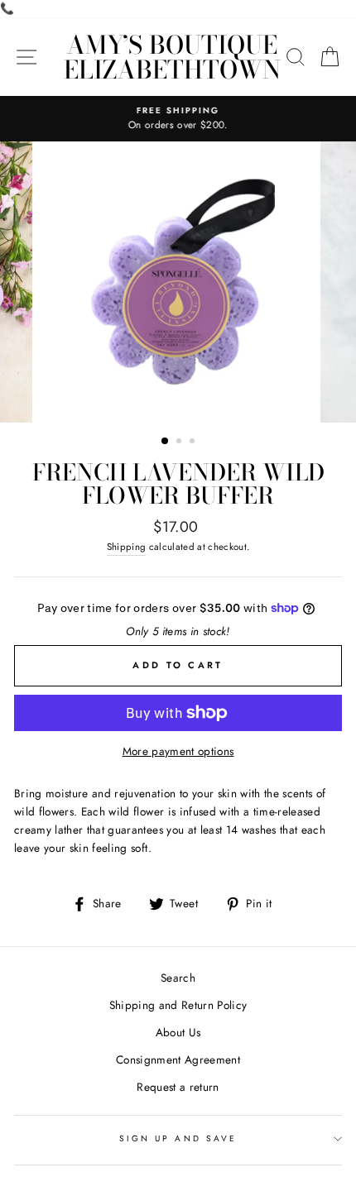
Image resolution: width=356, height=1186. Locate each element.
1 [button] (165, 442)
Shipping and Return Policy (178, 1005)
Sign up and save (178, 1138)
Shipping (127, 546)
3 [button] (194, 442)
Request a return (178, 1086)
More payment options (178, 751)
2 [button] (180, 442)
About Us (178, 1032)
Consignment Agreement (178, 1059)
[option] (178, 119)
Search (178, 977)
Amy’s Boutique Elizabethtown (172, 57)
